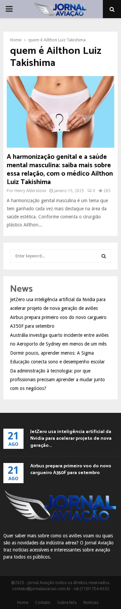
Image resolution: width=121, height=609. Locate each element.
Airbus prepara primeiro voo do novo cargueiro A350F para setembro (70, 469)
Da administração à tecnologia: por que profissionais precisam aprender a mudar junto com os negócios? (57, 379)
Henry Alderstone (30, 190)
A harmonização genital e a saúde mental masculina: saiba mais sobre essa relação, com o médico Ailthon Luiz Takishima (60, 169)
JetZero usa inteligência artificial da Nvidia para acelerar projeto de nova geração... (71, 438)
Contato (42, 602)
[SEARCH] (103, 256)
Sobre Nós (67, 602)
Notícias (90, 602)
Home (22, 602)
